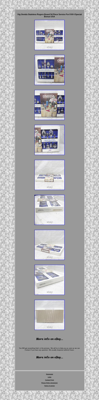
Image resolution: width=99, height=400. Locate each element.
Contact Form (49, 380)
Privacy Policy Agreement (49, 383)
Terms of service (49, 385)
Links (49, 377)
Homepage (49, 374)
